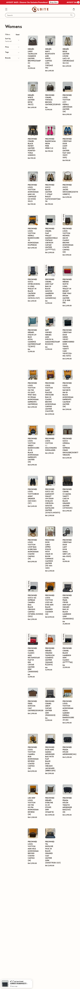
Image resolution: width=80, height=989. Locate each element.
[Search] (71, 15)
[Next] (57, 978)
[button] (6, 9)
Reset (17, 34)
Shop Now (45, 2)
